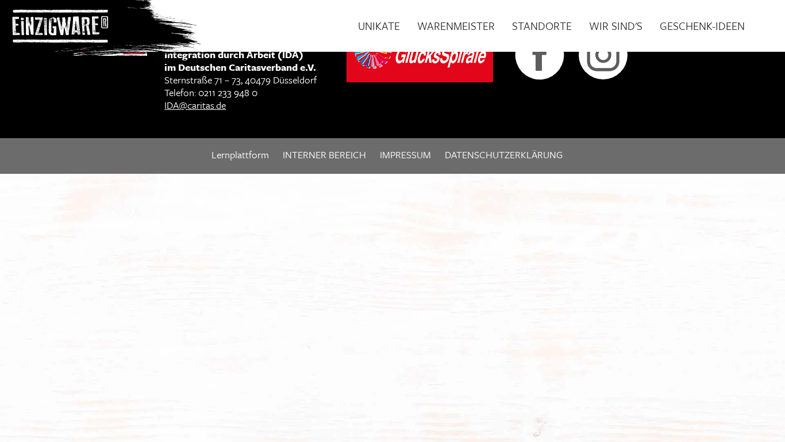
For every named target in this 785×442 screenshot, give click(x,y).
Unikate (379, 25)
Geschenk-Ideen (702, 25)
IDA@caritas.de (195, 105)
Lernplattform (240, 154)
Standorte (542, 25)
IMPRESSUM (405, 154)
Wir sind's (615, 25)
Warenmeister (456, 25)
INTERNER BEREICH (324, 154)
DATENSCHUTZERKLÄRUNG (504, 154)
